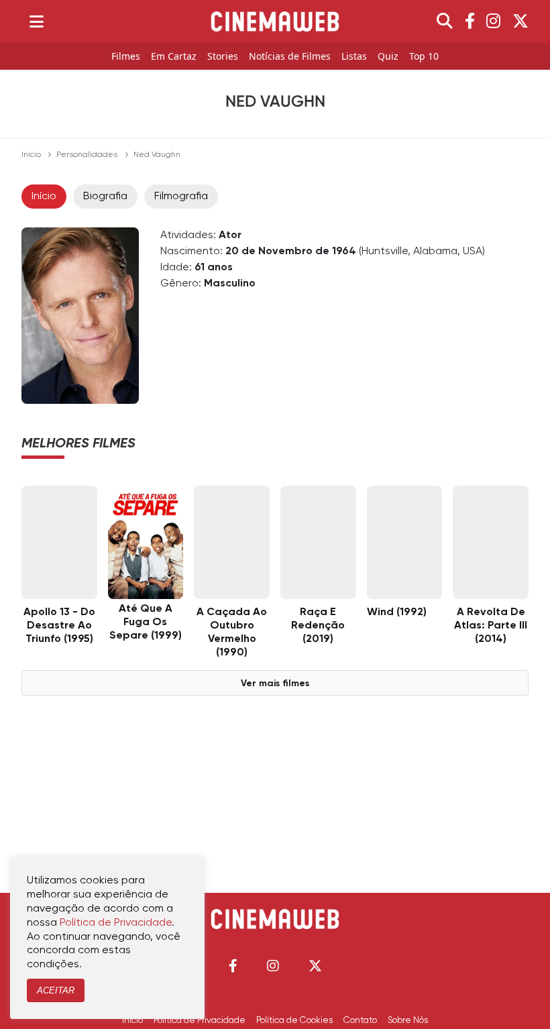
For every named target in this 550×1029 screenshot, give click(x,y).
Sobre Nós (408, 1020)
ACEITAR (55, 990)
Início (31, 155)
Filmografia (181, 196)
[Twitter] (520, 21)
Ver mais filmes (275, 683)
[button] (233, 965)
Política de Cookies (294, 1020)
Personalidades (86, 155)
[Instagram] (493, 21)
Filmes (125, 57)
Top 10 (424, 57)
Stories (222, 57)
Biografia (105, 196)
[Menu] (36, 21)
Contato (360, 1020)
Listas (354, 57)
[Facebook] (470, 21)
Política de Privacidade (199, 1020)
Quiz (388, 57)
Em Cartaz (174, 57)
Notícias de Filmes (290, 57)
